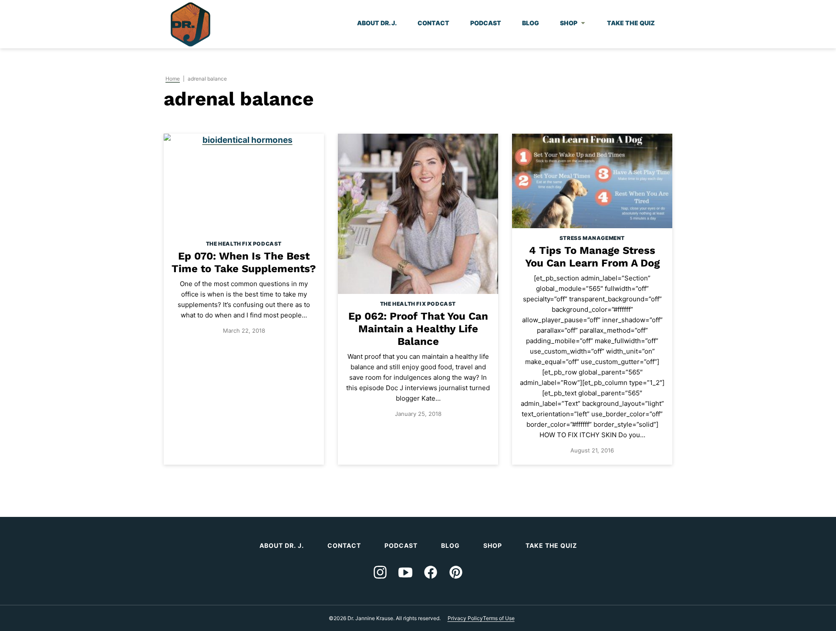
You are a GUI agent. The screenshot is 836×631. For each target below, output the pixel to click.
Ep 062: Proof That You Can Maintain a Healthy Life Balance (418, 329)
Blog (530, 23)
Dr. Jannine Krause (190, 24)
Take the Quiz (631, 23)
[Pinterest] (456, 572)
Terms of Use (499, 618)
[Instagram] (380, 572)
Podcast (485, 23)
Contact (433, 23)
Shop (568, 23)
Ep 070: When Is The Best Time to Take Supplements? (244, 262)
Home (172, 78)
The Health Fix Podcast (244, 243)
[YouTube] (405, 572)
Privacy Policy (465, 618)
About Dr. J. (377, 23)
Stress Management (592, 238)
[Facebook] (431, 572)
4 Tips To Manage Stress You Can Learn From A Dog (592, 256)
